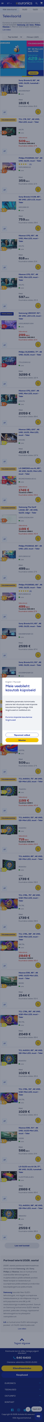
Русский (17, 682)
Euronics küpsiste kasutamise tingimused (19, 718)
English (9, 682)
